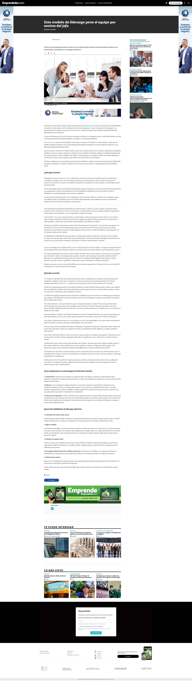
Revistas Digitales (44, 651)
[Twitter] (48, 53)
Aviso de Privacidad (44, 653)
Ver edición (128, 656)
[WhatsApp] (54, 53)
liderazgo (47, 475)
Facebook (99, 651)
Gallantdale (88, 126)
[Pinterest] (51, 53)
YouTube (99, 658)
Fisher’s (64, 283)
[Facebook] (45, 53)
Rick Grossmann (49, 142)
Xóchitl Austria (55, 39)
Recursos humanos (50, 29)
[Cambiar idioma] (166, 3)
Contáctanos (70, 651)
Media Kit (69, 653)
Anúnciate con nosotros (73, 655)
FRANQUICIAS (79, 3)
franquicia (68, 178)
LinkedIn (99, 656)
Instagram (99, 653)
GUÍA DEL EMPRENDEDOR (105, 3)
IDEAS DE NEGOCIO (90, 3)
